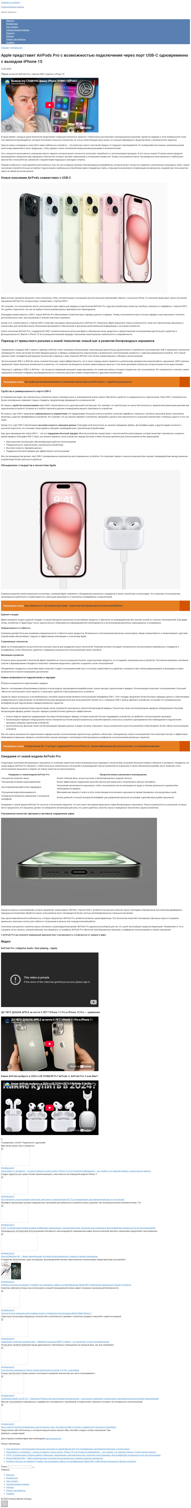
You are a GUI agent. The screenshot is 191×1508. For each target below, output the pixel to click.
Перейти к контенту (10, 2)
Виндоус (10, 20)
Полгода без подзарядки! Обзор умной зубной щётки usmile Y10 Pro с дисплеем (40, 1370)
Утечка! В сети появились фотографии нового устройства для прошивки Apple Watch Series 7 (46, 1313)
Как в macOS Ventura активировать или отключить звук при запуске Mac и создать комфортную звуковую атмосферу (58, 1427)
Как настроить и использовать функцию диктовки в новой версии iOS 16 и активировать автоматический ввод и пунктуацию (62, 1199)
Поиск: (4, 1466)
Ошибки (10, 42)
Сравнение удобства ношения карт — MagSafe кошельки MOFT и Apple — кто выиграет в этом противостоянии (55, 1342)
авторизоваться (53, 1438)
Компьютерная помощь (12, 7)
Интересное (12, 24)
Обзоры (10, 36)
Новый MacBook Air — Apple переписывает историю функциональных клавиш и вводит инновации (49, 1256)
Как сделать (12, 27)
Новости (10, 33)
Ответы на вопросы (16, 39)
